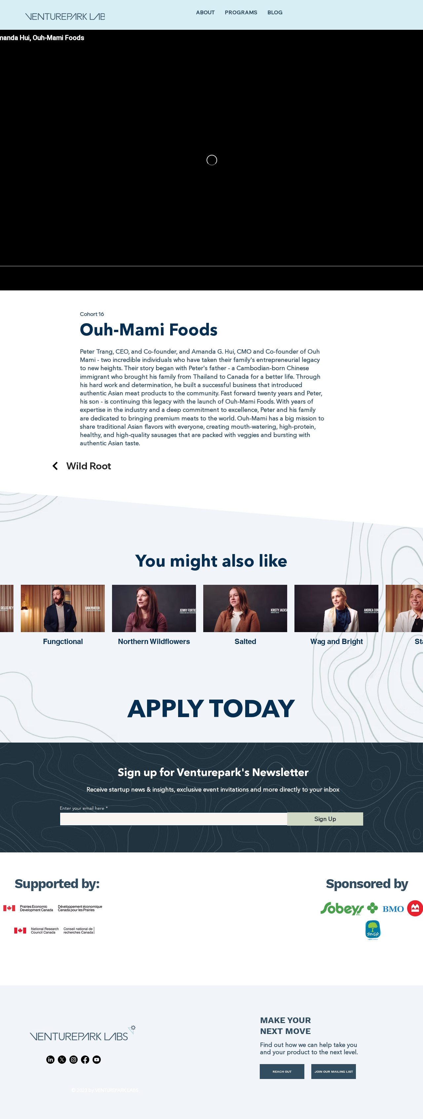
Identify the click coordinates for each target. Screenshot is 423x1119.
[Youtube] (97, 1059)
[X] (62, 1059)
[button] (241, 12)
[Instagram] (73, 1059)
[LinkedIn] (50, 1059)
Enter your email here (82, 808)
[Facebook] (85, 1059)
